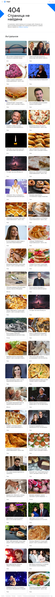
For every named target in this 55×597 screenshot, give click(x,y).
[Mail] (5, 1)
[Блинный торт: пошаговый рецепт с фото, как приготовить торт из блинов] (39, 467)
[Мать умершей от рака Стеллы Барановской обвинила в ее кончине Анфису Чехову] (16, 375)
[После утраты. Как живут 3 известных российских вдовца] (39, 282)
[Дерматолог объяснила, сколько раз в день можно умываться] (16, 490)
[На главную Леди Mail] (8, 1)
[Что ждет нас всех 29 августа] (39, 305)
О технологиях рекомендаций (29, 595)
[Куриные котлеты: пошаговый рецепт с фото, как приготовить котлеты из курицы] (16, 351)
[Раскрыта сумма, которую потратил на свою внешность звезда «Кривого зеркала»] (16, 121)
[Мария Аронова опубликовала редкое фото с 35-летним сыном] (39, 398)
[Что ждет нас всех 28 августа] (16, 167)
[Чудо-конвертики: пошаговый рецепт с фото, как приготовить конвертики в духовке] (39, 144)
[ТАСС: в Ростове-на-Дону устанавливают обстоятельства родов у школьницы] (39, 351)
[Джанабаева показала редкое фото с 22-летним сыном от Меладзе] (16, 513)
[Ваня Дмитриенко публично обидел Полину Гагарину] (16, 559)
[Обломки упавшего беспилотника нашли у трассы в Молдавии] (16, 282)
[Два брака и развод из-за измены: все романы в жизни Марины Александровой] (39, 559)
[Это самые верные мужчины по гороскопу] (16, 467)
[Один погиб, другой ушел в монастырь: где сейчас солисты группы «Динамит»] (39, 51)
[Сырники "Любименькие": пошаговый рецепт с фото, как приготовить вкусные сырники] (39, 236)
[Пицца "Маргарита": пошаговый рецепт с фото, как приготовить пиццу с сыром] (16, 305)
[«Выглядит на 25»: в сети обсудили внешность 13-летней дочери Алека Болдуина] (39, 513)
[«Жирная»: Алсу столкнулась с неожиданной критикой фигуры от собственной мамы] (16, 190)
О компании (8, 595)
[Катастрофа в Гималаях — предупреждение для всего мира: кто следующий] (16, 328)
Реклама (13, 595)
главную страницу (23, 27)
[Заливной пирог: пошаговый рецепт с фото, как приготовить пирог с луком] (16, 98)
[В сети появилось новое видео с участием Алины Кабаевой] (16, 236)
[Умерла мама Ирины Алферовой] (39, 75)
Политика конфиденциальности (43, 595)
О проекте (19, 595)
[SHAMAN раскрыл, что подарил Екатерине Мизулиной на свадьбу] (16, 582)
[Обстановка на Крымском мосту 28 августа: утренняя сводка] (16, 51)
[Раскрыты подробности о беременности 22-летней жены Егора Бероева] (39, 421)
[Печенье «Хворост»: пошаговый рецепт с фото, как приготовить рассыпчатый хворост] (39, 536)
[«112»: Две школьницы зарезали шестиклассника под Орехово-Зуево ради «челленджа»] (16, 144)
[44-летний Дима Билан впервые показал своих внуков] (39, 98)
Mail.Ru (2, 595)
